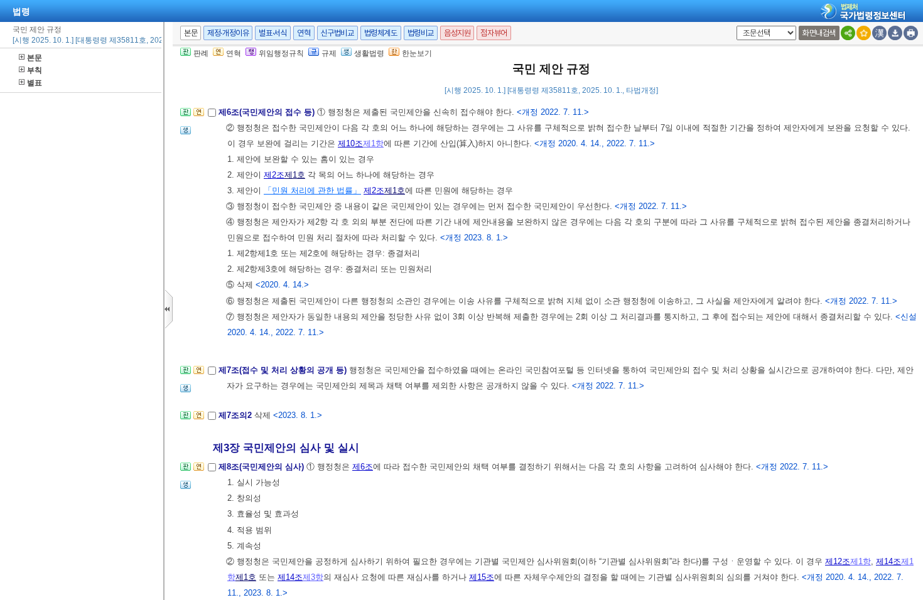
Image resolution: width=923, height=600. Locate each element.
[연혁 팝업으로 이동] (198, 116)
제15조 (481, 577)
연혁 (303, 33)
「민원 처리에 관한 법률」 (312, 190)
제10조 (350, 143)
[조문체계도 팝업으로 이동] (185, 116)
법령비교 (421, 33)
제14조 (888, 561)
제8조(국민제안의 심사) (262, 466)
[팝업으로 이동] (185, 134)
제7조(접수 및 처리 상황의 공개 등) (284, 370)
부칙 (34, 70)
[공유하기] (848, 33)
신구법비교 (337, 33)
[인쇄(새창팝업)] (911, 33)
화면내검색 (819, 33)
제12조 (837, 561)
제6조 (362, 466)
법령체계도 (380, 33)
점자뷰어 (493, 33)
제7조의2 (236, 415)
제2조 (274, 174)
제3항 (313, 577)
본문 (34, 57)
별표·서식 (273, 33)
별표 (34, 82)
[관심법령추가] (863, 33)
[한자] (879, 33)
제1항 (373, 143)
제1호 (294, 174)
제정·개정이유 (228, 33)
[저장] (895, 33)
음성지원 (457, 33)
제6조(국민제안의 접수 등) (268, 112)
